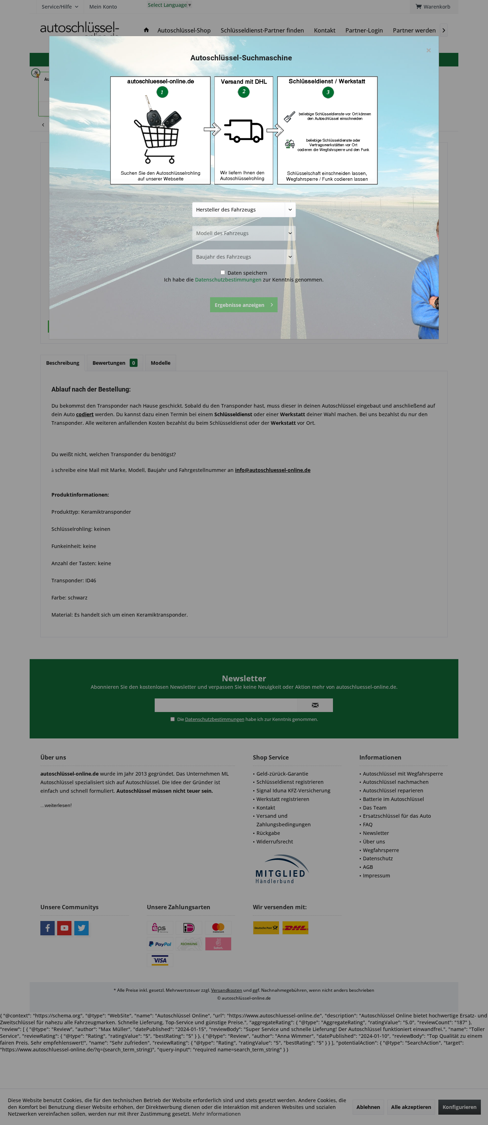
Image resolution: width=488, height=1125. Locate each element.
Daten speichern (246, 272)
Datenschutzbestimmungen (228, 279)
